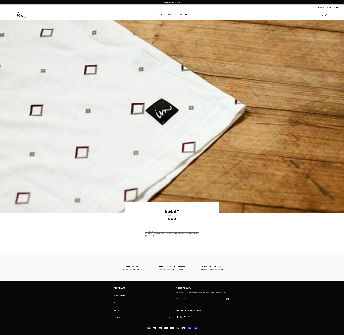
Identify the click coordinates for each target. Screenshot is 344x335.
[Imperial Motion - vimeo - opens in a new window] (189, 317)
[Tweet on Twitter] (172, 219)
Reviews (336, 7)
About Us (321, 7)
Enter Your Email (181, 299)
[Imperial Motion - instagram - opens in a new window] (181, 317)
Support (328, 7)
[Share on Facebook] (169, 219)
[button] (321, 14)
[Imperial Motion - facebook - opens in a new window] (177, 317)
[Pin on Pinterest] (175, 219)
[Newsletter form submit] (227, 299)
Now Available (150, 236)
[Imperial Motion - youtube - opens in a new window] (185, 317)
